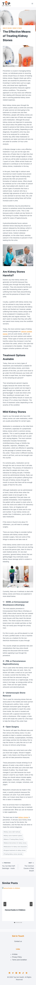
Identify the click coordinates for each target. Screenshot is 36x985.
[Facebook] (9, 972)
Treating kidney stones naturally (13, 854)
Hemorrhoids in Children (15, 910)
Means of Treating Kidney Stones (13, 839)
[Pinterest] (26, 972)
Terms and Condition (19, 960)
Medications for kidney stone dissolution (15, 846)
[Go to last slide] (4, 904)
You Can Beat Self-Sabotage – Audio (8, 865)
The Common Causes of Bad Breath (29, 867)
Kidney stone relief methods (12, 832)
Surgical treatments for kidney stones (15, 850)
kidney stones (23, 817)
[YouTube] (19, 972)
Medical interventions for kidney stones (15, 843)
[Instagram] (16, 972)
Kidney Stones (17, 28)
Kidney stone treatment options (13, 835)
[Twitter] (12, 972)
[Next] (31, 904)
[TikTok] (23, 972)
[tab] (14, 922)
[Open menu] (32, 3)
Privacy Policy (17, 957)
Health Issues (7, 28)
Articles (14, 954)
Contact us (18, 941)
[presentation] (18, 898)
